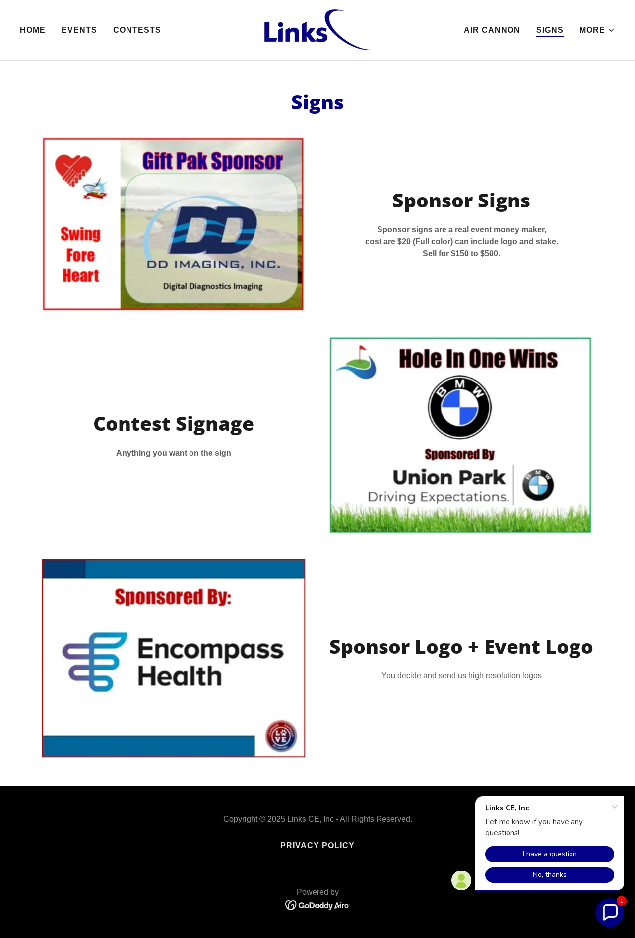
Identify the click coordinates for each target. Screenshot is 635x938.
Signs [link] (550, 30)
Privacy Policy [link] (317, 845)
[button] (597, 30)
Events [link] (79, 30)
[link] (317, 29)
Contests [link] (137, 30)
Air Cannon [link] (492, 30)
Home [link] (33, 30)
